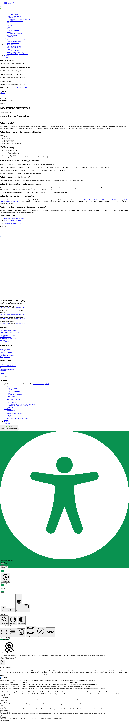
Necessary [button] (3, 675)
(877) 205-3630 (20, 318)
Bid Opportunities (12, 35)
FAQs (8, 49)
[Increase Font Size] (2, 564)
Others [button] (2, 715)
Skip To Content (4, 637)
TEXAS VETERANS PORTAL (13, 220)
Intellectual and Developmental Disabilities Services (8, 336)
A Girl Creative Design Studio (41, 384)
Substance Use (11, 17)
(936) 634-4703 (4, 318)
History (9, 32)
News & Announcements (14, 46)
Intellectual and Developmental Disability (18, 19)
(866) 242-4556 (20, 308)
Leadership (10, 25)
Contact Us (10, 36)
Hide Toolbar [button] (4, 566)
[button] (18, 429)
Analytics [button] (2, 705)
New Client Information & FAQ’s (16, 39)
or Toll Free (12, 314)
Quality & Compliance (13, 30)
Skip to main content (9, 2)
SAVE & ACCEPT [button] (5, 720)
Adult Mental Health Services (8, 330)
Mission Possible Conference (15, 52)
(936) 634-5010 (4, 308)
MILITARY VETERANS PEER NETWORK (16, 219)
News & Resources (9, 44)
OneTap (9, 563)
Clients (5, 38)
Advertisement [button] (4, 710)
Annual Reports (11, 28)
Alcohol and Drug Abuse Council (13, 223)
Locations (6, 55)
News (1, 364)
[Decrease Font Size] (2, 571)
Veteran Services (4, 341)
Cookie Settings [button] (4, 658)
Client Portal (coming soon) (14, 41)
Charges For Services (13, 43)
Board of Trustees (12, 27)
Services (6, 13)
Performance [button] (3, 700)
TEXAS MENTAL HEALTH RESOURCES (16, 222)
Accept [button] (12, 658)
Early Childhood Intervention (15, 21)
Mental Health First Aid (13, 51)
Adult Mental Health (12, 14)
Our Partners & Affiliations (14, 33)
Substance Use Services (6, 333)
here (72, 674)
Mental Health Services (87, 200)
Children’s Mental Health (14, 16)
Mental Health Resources (14, 47)
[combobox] (9, 428)
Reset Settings (4, 639)
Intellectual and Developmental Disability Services (108, 200)
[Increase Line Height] (2, 585)
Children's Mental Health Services (9, 332)
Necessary (5, 677)
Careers (6, 57)
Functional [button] (3, 695)
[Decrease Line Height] (2, 592)
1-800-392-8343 (17, 10)
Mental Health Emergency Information (17, 54)
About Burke (7, 24)
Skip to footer (7, 3)
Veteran (9, 22)
